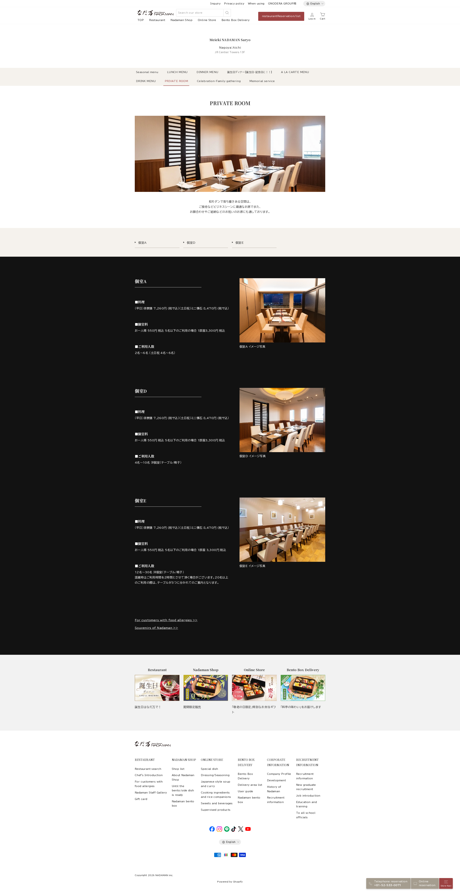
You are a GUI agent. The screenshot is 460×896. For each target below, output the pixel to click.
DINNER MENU (207, 72)
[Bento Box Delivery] (303, 688)
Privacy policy (234, 3)
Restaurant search (148, 769)
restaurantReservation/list (281, 16)
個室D (191, 242)
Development (276, 780)
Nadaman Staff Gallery (151, 792)
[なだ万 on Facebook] (212, 831)
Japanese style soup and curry (215, 783)
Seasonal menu (147, 72)
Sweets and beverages (217, 803)
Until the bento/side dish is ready (183, 790)
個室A (142, 242)
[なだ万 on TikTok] (233, 831)
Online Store (207, 20)
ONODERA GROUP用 (282, 3)
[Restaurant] (157, 688)
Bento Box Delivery (236, 20)
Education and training (306, 804)
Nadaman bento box (183, 803)
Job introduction (308, 795)
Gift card (141, 799)
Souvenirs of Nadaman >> (156, 627)
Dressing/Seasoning (215, 775)
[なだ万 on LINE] (226, 831)
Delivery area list (250, 785)
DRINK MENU (146, 81)
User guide (245, 791)
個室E (240, 242)
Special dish (209, 769)
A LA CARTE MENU (295, 72)
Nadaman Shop (181, 20)
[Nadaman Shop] (205, 688)
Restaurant (157, 20)
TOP (140, 20)
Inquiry (215, 3)
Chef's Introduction (149, 775)
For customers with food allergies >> (166, 620)
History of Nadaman (274, 789)
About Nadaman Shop (183, 777)
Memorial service (262, 81)
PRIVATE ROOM (176, 81)
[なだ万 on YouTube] (248, 830)
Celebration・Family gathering (219, 81)
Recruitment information (275, 799)
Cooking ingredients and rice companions (216, 794)
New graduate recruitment (306, 787)
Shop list (178, 769)
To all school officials (305, 815)
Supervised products (216, 810)
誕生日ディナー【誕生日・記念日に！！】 (249, 72)
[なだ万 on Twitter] (240, 831)
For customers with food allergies (149, 783)
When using (256, 3)
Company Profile (279, 774)
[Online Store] (254, 688)
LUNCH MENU (177, 72)
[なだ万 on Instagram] (219, 831)
